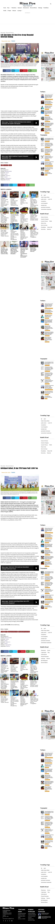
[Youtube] (47, 89)
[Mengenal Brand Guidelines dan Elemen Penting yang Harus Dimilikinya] (42, 157)
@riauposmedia (8, 171)
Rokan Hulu (47, 121)
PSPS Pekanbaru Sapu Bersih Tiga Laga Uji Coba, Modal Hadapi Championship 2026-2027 (34, 202)
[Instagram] (43, 89)
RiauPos (8, 179)
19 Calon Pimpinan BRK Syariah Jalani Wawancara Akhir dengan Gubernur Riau (4, 250)
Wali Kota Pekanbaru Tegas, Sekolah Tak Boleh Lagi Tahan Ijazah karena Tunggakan (34, 234)
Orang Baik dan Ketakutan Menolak (48, 173)
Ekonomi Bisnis (10, 32)
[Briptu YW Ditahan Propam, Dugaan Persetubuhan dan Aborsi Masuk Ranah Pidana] (24, 210)
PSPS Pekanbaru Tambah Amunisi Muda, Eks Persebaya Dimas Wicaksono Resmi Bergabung (15, 235)
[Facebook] (41, 89)
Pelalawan (47, 341)
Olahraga (47, 109)
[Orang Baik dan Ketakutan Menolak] (42, 173)
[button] (50, 3)
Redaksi (13, 41)
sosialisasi (6, 165)
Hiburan (46, 170)
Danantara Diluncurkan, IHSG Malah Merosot (33, 249)
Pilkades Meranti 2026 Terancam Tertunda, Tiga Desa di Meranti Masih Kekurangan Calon (5, 202)
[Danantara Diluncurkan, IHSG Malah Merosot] (33, 244)
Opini (46, 174)
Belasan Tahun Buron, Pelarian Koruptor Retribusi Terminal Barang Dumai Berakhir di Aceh (24, 235)
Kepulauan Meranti (49, 99)
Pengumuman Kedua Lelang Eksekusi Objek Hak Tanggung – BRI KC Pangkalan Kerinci (49, 144)
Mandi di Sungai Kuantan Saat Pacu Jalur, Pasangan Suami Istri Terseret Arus (14, 202)
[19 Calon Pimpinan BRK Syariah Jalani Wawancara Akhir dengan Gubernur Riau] (4, 244)
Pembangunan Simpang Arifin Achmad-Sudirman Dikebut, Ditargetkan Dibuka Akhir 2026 (15, 218)
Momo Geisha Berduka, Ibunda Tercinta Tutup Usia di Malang (49, 168)
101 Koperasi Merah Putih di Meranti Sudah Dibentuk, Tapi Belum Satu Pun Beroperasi (49, 163)
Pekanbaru (47, 126)
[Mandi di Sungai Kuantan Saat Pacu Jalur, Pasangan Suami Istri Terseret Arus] (14, 194)
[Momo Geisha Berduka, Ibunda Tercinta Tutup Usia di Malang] (42, 168)
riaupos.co (8, 175)
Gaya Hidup (47, 141)
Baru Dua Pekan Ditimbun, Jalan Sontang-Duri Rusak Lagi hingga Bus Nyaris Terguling (5, 218)
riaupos (7, 172)
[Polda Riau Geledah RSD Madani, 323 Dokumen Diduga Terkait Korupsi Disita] (33, 210)
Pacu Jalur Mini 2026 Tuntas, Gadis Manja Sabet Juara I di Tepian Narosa (5, 233)
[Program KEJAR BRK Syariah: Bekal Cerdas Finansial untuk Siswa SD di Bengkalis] (14, 244)
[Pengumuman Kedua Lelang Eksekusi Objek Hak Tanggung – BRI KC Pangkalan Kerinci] (42, 144)
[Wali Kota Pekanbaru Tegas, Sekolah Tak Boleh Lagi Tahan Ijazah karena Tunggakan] (33, 226)
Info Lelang (47, 147)
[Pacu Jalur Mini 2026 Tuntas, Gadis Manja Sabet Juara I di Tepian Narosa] (4, 226)
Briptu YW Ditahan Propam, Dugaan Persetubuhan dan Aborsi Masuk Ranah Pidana (24, 218)
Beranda (3, 32)
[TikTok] (7, 921)
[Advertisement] (20, 99)
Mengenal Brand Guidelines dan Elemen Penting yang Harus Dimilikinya (49, 157)
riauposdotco (8, 178)
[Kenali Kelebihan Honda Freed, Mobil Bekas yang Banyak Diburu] (42, 139)
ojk (1, 165)
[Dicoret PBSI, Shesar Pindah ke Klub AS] (39, 914)
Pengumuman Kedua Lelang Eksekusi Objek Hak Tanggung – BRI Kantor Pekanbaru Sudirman (49, 151)
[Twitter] (45, 89)
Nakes (10, 165)
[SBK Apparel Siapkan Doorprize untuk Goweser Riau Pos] (24, 194)
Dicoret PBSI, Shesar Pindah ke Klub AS (45, 914)
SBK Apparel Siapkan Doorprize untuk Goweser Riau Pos (24, 201)
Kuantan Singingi (48, 104)
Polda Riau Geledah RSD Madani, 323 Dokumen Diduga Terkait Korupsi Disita (34, 217)
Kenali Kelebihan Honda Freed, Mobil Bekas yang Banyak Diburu (49, 139)
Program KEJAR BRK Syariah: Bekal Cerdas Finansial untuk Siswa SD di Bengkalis (14, 250)
